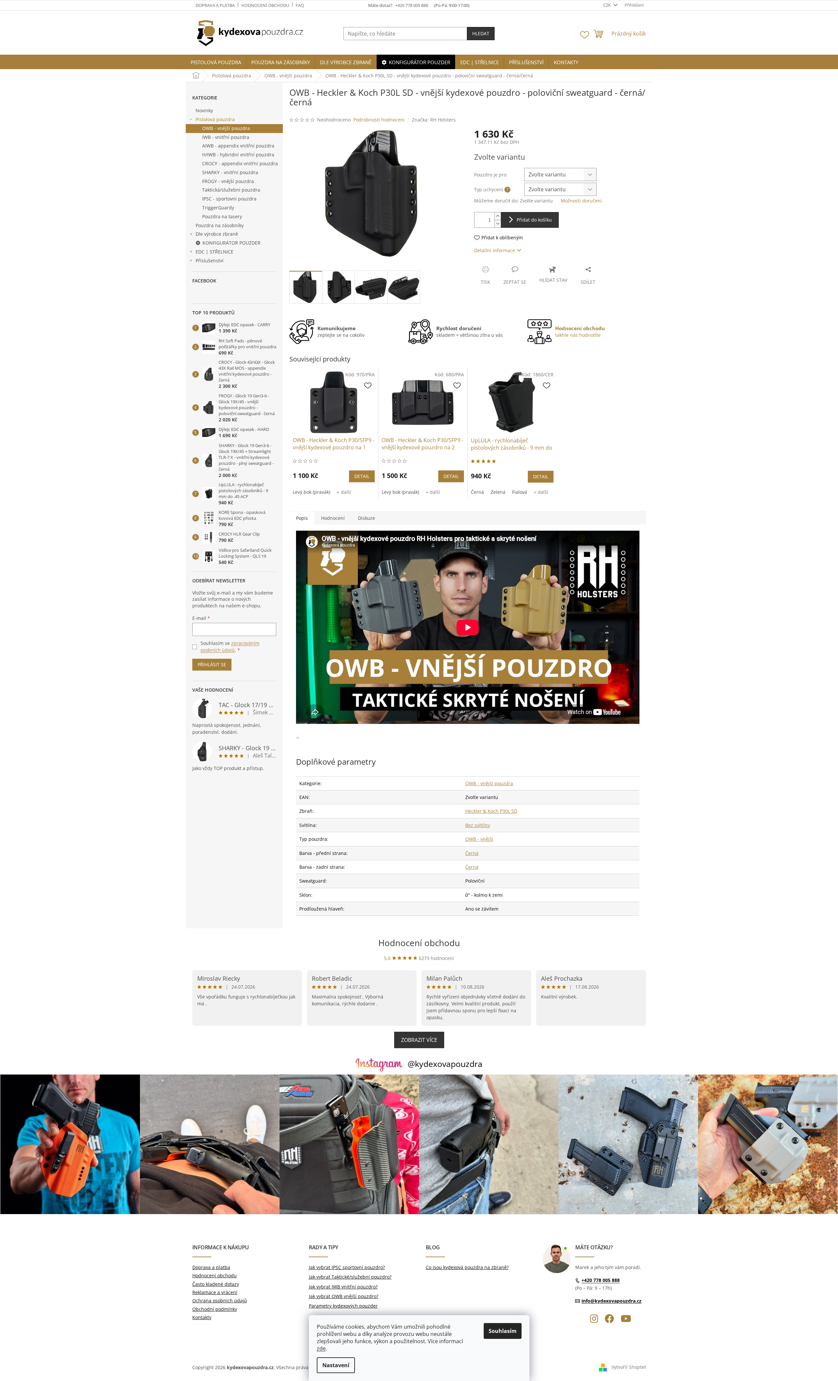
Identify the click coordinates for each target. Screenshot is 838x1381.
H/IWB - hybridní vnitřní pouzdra (238, 154)
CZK (607, 5)
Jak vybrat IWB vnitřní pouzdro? (343, 1287)
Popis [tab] (302, 518)
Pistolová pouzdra (215, 119)
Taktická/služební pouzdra (231, 190)
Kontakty (201, 1317)
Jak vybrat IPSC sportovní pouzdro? (347, 1267)
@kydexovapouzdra (445, 1063)
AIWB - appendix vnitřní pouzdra (238, 146)
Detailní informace (494, 250)
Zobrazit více (419, 1040)
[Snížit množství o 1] (497, 223)
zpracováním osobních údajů (230, 646)
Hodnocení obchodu (265, 5)
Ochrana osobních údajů (219, 1300)
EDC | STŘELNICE (214, 252)
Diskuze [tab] (366, 518)
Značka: (434, 120)
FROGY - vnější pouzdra (228, 181)
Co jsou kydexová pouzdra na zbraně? (467, 1267)
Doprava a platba (215, 5)
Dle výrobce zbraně (217, 234)
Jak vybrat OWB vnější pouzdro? (343, 1296)
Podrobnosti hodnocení (379, 120)
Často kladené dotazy (215, 1284)
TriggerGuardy (218, 207)
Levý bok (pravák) (311, 492)
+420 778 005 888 (600, 1280)
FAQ (300, 5)
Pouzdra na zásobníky (220, 225)
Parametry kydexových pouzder (343, 1306)
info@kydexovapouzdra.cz (611, 1301)
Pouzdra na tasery (222, 216)
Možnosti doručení (581, 201)
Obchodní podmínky (214, 1309)
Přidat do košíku (534, 220)
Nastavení (335, 1365)
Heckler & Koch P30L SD (491, 811)
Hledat (480, 33)
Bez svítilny (477, 825)
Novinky (204, 110)
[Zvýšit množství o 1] (497, 216)
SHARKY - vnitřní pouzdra (230, 172)
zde (321, 1348)
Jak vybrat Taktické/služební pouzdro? (350, 1277)
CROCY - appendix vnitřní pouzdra (240, 163)
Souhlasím (503, 1331)
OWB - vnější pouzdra (226, 128)
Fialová (519, 492)
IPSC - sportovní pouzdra (229, 199)
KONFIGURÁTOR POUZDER (231, 243)
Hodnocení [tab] (333, 518)
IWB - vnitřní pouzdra (225, 137)
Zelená (498, 492)
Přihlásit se (212, 664)
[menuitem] (216, 62)
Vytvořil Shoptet (628, 1367)
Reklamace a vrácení (214, 1292)
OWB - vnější (479, 839)
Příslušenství (210, 260)
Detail (361, 476)
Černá (477, 492)
